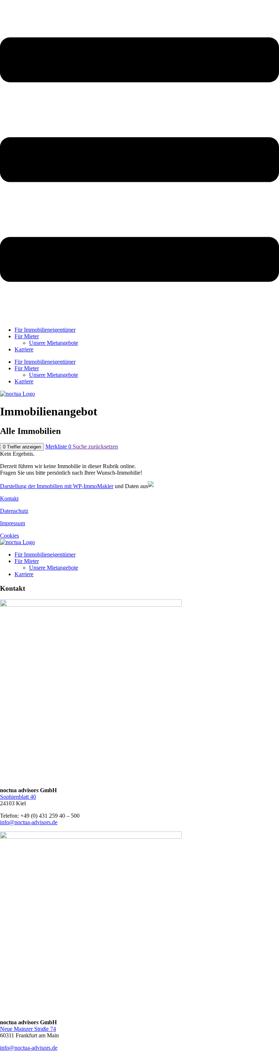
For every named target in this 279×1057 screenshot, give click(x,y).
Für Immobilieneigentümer (45, 330)
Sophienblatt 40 (18, 797)
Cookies (9, 536)
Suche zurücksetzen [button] (95, 446)
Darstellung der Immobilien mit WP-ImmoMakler (56, 486)
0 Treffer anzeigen (22, 447)
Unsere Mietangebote (53, 343)
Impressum (12, 523)
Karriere (24, 349)
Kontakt (9, 498)
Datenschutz (14, 511)
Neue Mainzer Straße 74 (28, 1029)
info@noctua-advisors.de (28, 822)
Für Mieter (27, 336)
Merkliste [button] (58, 446)
